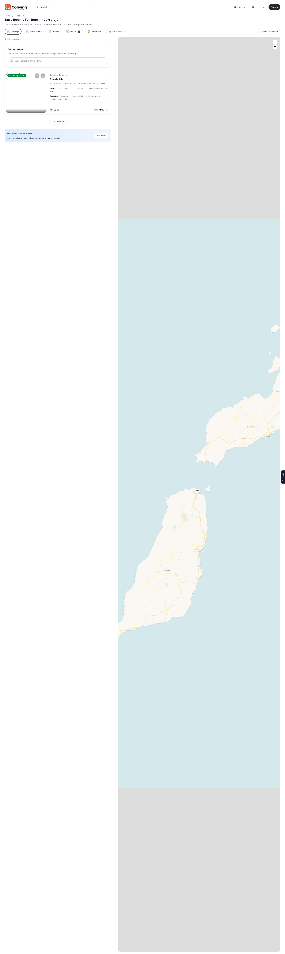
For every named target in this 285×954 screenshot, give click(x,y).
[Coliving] (16, 7)
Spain (18, 15)
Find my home (240, 7)
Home (7, 15)
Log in (261, 7)
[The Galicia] (26, 92)
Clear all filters (58, 121)
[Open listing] (79, 92)
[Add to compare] (37, 75)
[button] (198, 491)
